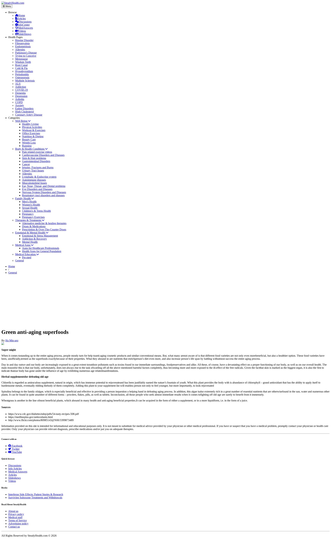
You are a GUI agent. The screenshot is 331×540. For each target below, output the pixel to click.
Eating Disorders (24, 108)
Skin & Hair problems (34, 158)
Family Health (23, 198)
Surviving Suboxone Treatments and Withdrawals (35, 497)
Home (21, 15)
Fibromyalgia (22, 43)
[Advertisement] (165, 301)
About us (13, 511)
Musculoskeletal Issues (34, 182)
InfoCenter (24, 24)
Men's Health (29, 201)
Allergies (20, 49)
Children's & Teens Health (36, 210)
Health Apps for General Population (41, 251)
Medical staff (15, 517)
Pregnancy (28, 214)
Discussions (25, 21)
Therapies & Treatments (28, 220)
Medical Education (25, 254)
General (19, 260)
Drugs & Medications (34, 226)
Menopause (21, 58)
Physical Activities (32, 127)
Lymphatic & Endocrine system (39, 176)
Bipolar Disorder (24, 40)
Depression (21, 96)
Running (27, 145)
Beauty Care (29, 139)
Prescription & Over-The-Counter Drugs (44, 229)
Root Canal (21, 65)
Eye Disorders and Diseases (37, 189)
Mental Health (30, 241)
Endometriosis (23, 46)
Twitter (15, 448)
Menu (8, 6)
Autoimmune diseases (34, 179)
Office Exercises (31, 133)
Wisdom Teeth (23, 61)
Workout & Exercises (33, 130)
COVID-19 (21, 89)
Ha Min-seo (11, 340)
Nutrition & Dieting (32, 136)
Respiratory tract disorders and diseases (43, 195)
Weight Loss (29, 142)
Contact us (14, 526)
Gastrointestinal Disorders (36, 161)
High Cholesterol (24, 111)
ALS (18, 83)
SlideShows (24, 34)
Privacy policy (16, 514)
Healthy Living (30, 124)
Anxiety (19, 105)
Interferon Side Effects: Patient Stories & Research (35, 494)
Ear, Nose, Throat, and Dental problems (43, 186)
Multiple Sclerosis (25, 80)
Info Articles (15, 468)
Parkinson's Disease (26, 52)
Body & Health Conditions (30, 148)
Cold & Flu (21, 68)
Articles (21, 18)
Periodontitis (22, 74)
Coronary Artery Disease (28, 114)
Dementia (20, 93)
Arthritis (19, 99)
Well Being (21, 120)
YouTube (16, 452)
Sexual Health (29, 207)
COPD (19, 102)
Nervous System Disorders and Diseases (44, 192)
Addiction (20, 86)
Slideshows (14, 477)
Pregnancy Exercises (33, 217)
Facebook (16, 445)
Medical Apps (23, 245)
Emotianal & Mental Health (30, 232)
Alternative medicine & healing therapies (44, 223)
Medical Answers (17, 471)
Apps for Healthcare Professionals (40, 248)
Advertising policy (18, 523)
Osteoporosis (22, 77)
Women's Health (31, 204)
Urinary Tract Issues (33, 170)
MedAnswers (25, 27)
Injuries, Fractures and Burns (37, 167)
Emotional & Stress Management (40, 235)
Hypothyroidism (24, 71)
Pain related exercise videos (37, 151)
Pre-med (26, 257)
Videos (22, 30)
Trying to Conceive (25, 55)
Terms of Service (17, 520)
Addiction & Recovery (34, 238)
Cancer (26, 164)
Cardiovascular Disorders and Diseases (43, 155)
